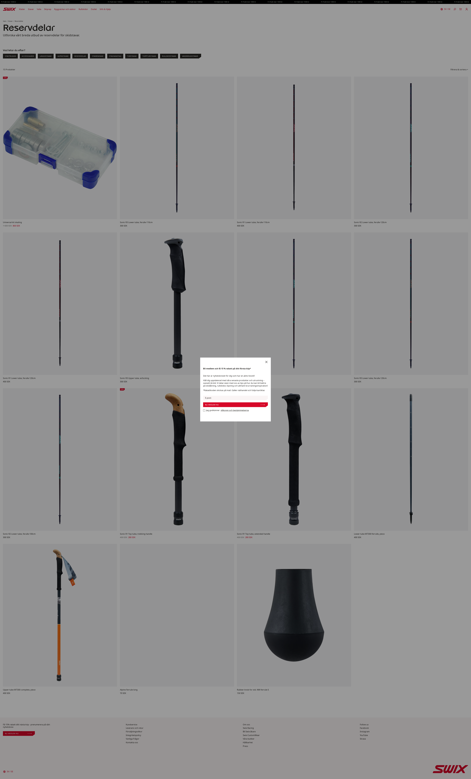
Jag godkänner (227, 410)
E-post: (208, 398)
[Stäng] (266, 362)
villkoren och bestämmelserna (235, 410)
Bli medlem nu (212, 405)
